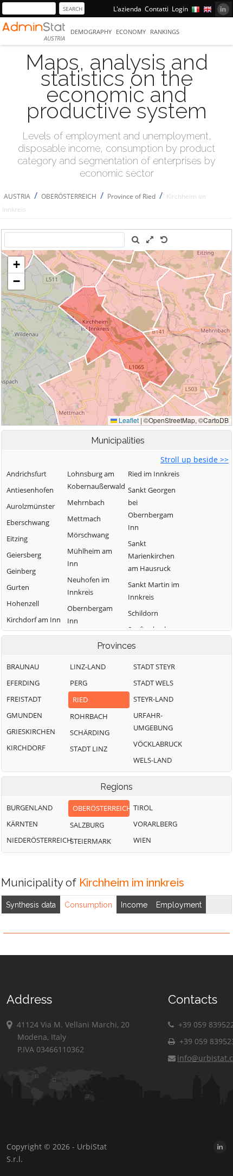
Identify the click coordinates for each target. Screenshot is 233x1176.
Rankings (164, 32)
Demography (91, 32)
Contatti (157, 9)
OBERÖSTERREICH (68, 196)
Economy (131, 32)
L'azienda (127, 9)
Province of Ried (131, 196)
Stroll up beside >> (194, 459)
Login (180, 9)
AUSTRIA (17, 196)
